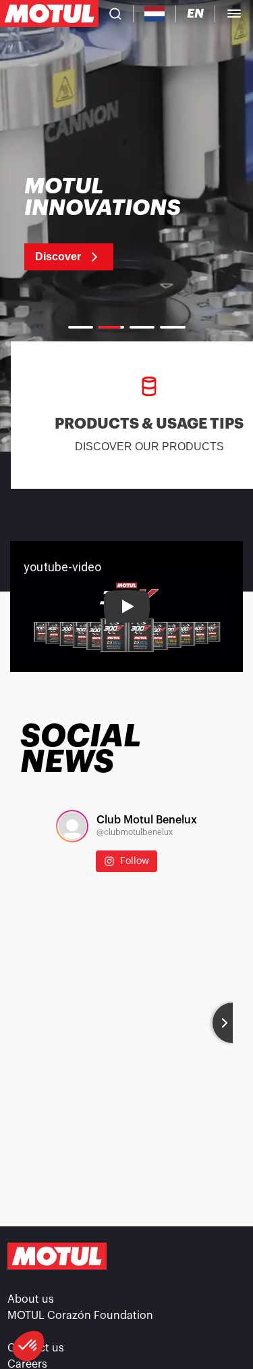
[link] (120, 223)
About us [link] (30, 1299)
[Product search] (115, 13)
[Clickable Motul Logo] (49, 13)
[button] (28, 1346)
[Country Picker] (155, 14)
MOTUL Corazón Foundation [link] (80, 1315)
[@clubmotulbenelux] (72, 826)
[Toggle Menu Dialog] (234, 13)
